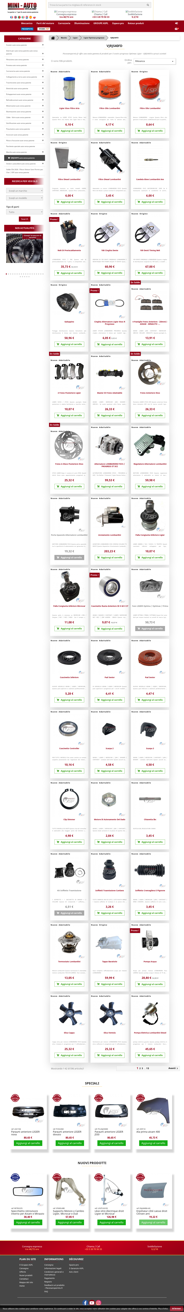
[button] (26, 23)
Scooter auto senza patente (16, 45)
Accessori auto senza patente (17, 135)
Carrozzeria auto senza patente (18, 71)
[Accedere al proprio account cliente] (176, 23)
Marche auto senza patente (16, 152)
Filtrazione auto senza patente (17, 59)
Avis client (73, 1272)
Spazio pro (74, 1265)
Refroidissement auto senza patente (19, 100)
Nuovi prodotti (92, 1163)
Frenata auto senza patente (16, 65)
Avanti (174, 1068)
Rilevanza (154, 61)
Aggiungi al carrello (28, 1143)
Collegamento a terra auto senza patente (21, 77)
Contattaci (24, 1279)
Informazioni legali (52, 1268)
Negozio (48, 1281)
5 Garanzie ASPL (76, 1268)
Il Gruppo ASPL (26, 1265)
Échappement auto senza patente (18, 94)
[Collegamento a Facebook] (85, 1303)
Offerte (22, 1272)
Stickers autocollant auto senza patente (21, 164)
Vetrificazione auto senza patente (18, 123)
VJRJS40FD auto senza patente (22, 158)
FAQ (46, 1291)
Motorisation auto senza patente (18, 106)
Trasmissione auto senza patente (18, 83)
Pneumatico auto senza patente (18, 129)
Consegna (23, 1268)
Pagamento (49, 1278)
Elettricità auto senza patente (17, 88)
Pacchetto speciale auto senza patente (20, 146)
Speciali (92, 1083)
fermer (177, 1308)
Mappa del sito (26, 1282)
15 (147, 1068)
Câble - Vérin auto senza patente (18, 117)
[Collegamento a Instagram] (99, 1303)
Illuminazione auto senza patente (18, 111)
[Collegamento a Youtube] (92, 1303)
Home (22, 1286)
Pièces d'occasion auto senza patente (20, 140)
